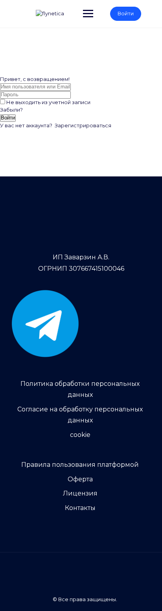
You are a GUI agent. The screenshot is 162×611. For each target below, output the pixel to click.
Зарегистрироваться (83, 125)
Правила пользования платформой (80, 464)
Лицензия (80, 493)
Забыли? (11, 109)
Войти (126, 13)
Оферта (80, 479)
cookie (80, 435)
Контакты (80, 508)
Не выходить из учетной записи (48, 102)
